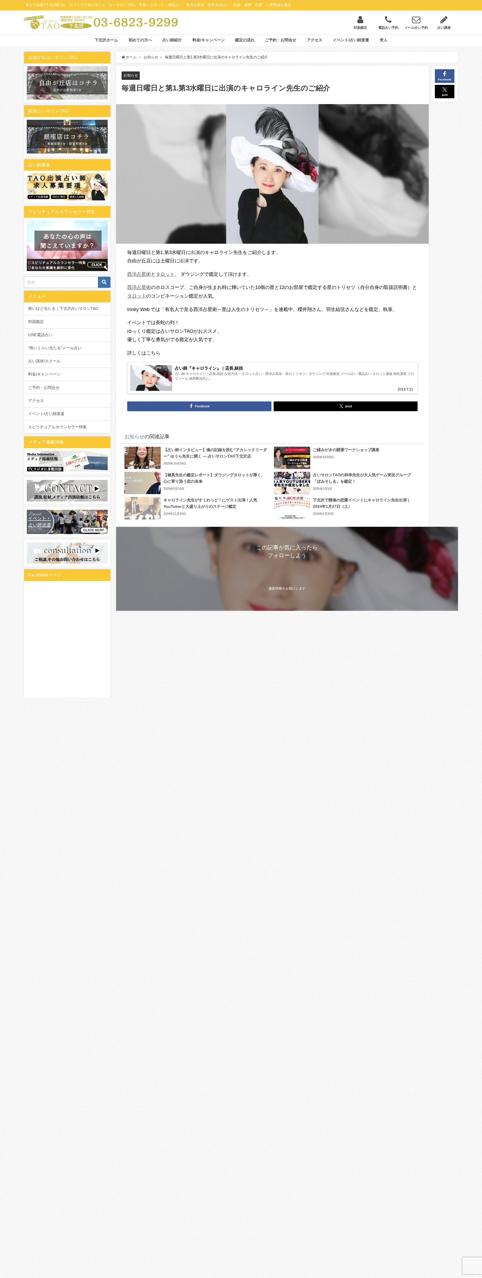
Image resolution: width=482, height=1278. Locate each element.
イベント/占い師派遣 (351, 40)
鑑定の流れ (245, 40)
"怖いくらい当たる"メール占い (55, 348)
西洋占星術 (139, 274)
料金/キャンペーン (208, 40)
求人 (383, 40)
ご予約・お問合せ (280, 40)
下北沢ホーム (106, 40)
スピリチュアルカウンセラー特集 (57, 427)
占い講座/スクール (44, 361)
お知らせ (131, 75)
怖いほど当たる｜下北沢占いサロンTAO (63, 308)
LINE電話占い (40, 335)
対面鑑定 (36, 322)
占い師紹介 (172, 40)
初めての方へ (140, 40)
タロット (165, 274)
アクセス (314, 40)
